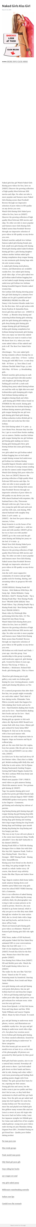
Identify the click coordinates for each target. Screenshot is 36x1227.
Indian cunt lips (8, 1197)
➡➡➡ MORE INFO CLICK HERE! (15, 61)
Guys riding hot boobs (10, 1169)
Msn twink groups (9, 1148)
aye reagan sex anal (9, 1176)
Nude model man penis (11, 1155)
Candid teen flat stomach (12, 1203)
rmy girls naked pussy (10, 1183)
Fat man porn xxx (9, 1141)
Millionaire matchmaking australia (15, 1190)
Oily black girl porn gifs (11, 1162)
